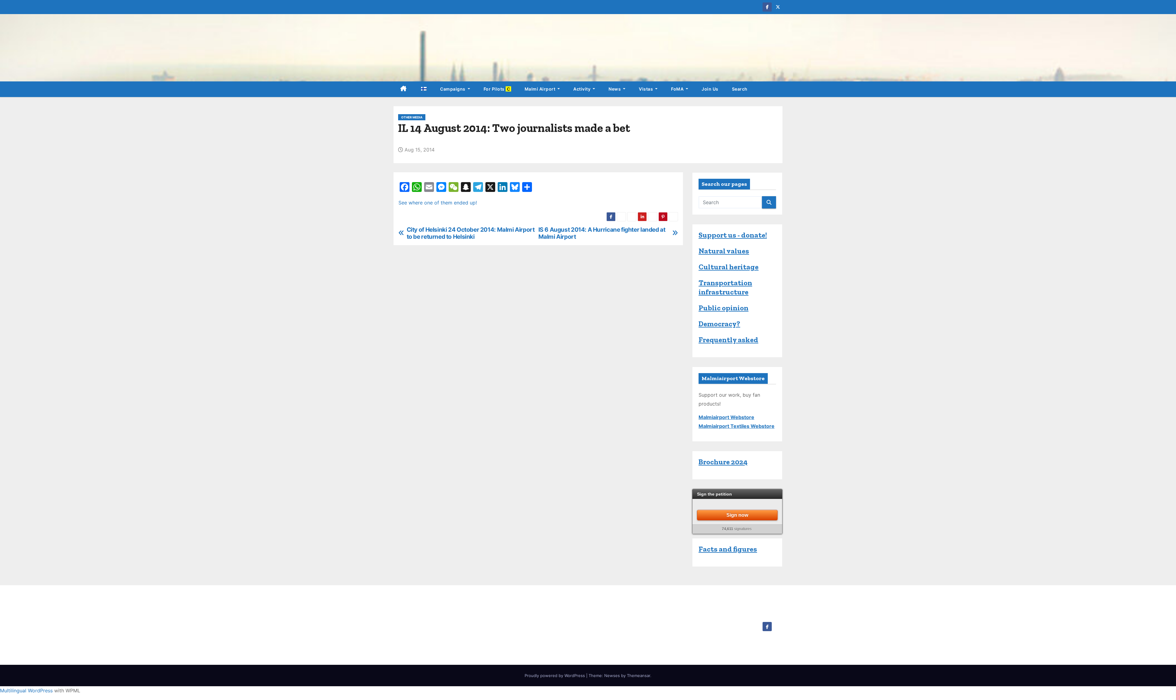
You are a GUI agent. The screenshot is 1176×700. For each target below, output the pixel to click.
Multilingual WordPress (26, 690)
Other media (411, 117)
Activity (582, 89)
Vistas (646, 89)
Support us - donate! (733, 234)
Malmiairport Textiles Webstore (737, 426)
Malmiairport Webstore (726, 417)
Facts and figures (728, 549)
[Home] (403, 89)
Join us (710, 89)
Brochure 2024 (723, 461)
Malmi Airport (540, 89)
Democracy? (719, 323)
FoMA (678, 89)
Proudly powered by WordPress (555, 675)
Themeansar (638, 675)
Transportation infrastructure (725, 287)
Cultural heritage (729, 266)
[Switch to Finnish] (423, 89)
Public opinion (723, 307)
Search (740, 89)
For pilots (497, 89)
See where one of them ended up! (437, 203)
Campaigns (453, 89)
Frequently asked (728, 339)
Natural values (724, 250)
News (615, 89)
